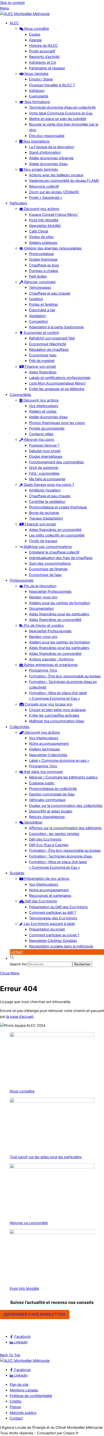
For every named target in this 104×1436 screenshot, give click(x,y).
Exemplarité (38, 96)
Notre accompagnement (49, 743)
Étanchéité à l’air (42, 310)
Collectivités (20, 727)
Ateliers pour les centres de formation (59, 603)
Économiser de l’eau (45, 575)
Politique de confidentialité (31, 1396)
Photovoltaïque (41, 254)
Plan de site (19, 1384)
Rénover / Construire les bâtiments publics (63, 777)
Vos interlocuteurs (43, 406)
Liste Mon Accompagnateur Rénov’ (57, 383)
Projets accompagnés (47, 428)
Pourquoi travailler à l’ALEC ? (52, 85)
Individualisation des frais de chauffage (60, 558)
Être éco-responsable (46, 136)
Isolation (36, 299)
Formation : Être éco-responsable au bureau (65, 676)
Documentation (41, 608)
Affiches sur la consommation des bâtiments (65, 828)
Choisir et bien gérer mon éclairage (57, 710)
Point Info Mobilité (43, 220)
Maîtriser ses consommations (47, 547)
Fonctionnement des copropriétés (56, 462)
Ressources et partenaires (50, 895)
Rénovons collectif (44, 186)
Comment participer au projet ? (54, 935)
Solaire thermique (43, 259)
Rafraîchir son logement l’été (52, 338)
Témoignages (40, 287)
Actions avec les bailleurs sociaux (56, 175)
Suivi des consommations (50, 563)
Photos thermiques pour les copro (57, 423)
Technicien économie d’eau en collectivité (62, 107)
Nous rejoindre (36, 74)
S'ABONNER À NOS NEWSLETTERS (36, 1314)
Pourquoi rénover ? (44, 445)
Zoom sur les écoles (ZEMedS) (54, 192)
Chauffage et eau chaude (49, 293)
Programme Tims (43, 670)
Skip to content (12, 2)
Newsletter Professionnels (50, 591)
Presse (15, 1407)
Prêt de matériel (41, 361)
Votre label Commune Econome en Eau (60, 113)
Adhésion (37, 90)
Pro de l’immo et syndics (43, 625)
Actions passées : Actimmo (51, 659)
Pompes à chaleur (43, 271)
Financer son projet (40, 366)
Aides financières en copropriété (55, 530)
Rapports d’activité (44, 57)
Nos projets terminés (40, 169)
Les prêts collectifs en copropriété (56, 535)
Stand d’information (45, 152)
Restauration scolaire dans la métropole (61, 946)
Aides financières (43, 372)
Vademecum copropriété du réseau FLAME (64, 180)
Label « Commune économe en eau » (59, 760)
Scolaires (17, 873)
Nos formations (37, 102)
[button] (12, 958)
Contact (16, 952)
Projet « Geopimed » (45, 197)
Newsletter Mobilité (44, 226)
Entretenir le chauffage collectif (54, 552)
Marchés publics (23, 1413)
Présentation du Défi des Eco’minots (58, 907)
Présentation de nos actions (46, 878)
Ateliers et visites (43, 411)
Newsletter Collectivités (48, 755)
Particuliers (18, 203)
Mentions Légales (24, 1390)
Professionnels (22, 580)
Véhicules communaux (47, 800)
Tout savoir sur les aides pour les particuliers (46, 1157)
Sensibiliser (32, 822)
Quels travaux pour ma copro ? (48, 484)
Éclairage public (41, 783)
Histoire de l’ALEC (43, 45)
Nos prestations (36, 141)
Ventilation (37, 316)
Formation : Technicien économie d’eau (60, 856)
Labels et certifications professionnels (59, 378)
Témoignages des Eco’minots (53, 918)
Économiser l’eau (42, 355)
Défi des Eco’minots (45, 839)
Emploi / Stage (41, 79)
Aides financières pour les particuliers (59, 614)
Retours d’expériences (47, 817)
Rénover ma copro (38, 439)
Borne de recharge (44, 513)
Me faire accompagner (47, 479)
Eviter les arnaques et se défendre (56, 389)
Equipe (34, 34)
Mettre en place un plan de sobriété (57, 119)
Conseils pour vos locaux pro (48, 704)
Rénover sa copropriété (29, 1223)
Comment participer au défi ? (52, 912)
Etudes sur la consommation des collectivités (66, 805)
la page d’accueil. (19, 1016)
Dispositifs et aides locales (50, 811)
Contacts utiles (41, 434)
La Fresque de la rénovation (51, 147)
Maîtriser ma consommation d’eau (56, 721)
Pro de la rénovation (39, 586)
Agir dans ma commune (43, 772)
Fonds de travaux (43, 541)
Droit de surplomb (43, 467)
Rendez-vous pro (43, 597)
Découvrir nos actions (41, 209)
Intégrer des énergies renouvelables (52, 248)
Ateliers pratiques (43, 243)
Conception (38, 321)
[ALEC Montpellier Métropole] (25, 14)
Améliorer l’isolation (44, 490)
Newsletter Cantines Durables (53, 941)
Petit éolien (38, 276)
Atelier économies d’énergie (51, 158)
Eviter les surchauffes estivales (54, 715)
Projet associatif (42, 51)
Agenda (35, 40)
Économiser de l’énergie (48, 569)
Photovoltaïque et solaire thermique (58, 507)
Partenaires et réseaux (47, 68)
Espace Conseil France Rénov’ (53, 214)
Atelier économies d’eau (48, 164)
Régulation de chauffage (48, 349)
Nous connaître (36, 28)
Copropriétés (20, 395)
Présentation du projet (47, 929)
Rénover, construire (39, 282)
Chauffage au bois (44, 265)
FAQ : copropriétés (44, 473)
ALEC (14, 23)
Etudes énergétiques (45, 456)
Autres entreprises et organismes (50, 665)
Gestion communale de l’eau (51, 794)
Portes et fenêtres (43, 304)
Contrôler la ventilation (47, 501)
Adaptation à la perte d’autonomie (56, 327)
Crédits (16, 1401)
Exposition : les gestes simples (54, 834)
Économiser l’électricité (47, 344)
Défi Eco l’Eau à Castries (48, 845)
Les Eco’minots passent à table (49, 924)
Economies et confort (41, 332)
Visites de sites (41, 237)
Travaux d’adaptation (46, 518)
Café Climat (38, 231)
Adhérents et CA (42, 62)
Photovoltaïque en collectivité (53, 788)
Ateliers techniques (44, 749)
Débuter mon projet (44, 451)
